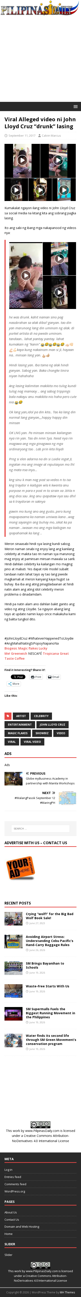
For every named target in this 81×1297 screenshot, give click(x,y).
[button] (75, 106)
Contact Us (11, 1220)
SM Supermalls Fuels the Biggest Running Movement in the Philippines (50, 1013)
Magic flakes (28, 648)
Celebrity (41, 716)
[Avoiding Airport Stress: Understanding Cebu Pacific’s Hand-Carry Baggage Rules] (13, 945)
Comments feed (15, 1184)
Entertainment (20, 725)
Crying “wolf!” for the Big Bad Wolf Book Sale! (49, 916)
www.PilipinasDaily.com (42, 1131)
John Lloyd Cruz (52, 725)
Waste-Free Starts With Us (47, 986)
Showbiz (42, 733)
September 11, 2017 (22, 135)
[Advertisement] (40, 59)
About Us (10, 1212)
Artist (21, 716)
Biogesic (10, 648)
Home (8, 1234)
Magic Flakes (17, 733)
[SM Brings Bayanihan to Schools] (13, 972)
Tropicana (51, 653)
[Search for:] (40, 828)
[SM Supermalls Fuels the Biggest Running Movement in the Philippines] (13, 1018)
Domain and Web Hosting (21, 1227)
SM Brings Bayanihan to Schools (45, 965)
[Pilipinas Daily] (40, 13)
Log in (8, 1170)
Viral (12, 742)
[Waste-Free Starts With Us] (13, 995)
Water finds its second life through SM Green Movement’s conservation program (51, 1039)
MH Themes (67, 1292)
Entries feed (12, 1177)
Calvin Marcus (51, 135)
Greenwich (19, 653)
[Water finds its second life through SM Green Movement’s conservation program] (13, 1044)
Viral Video (32, 742)
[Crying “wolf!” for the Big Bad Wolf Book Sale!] (13, 923)
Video (61, 733)
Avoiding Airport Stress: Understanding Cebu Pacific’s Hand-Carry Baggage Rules (49, 941)
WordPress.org (14, 1191)
